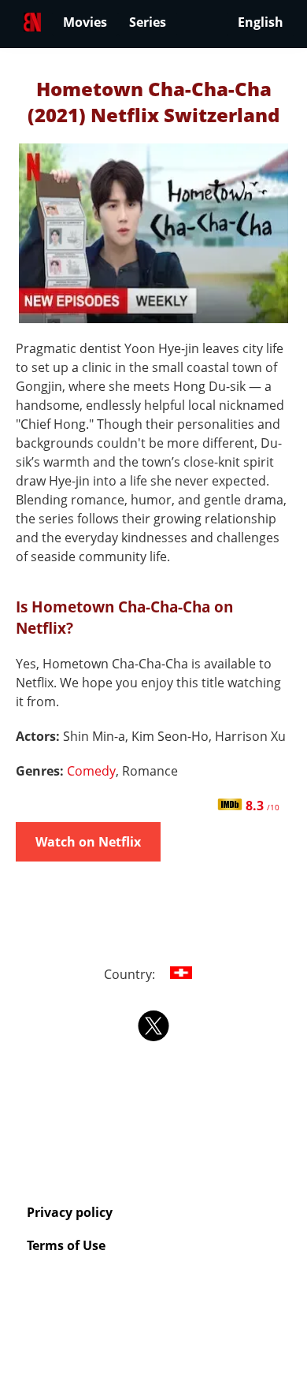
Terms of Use (66, 1245)
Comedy (91, 771)
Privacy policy (70, 1212)
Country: (131, 974)
